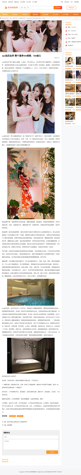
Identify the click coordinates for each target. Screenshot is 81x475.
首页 (10, 18)
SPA (25, 68)
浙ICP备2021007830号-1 (51, 471)
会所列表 (15, 18)
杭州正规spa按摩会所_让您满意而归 (17, 421)
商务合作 (60, 471)
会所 (8, 62)
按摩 (17, 136)
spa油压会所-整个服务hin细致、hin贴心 (36, 18)
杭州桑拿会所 (22, 18)
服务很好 (74, 41)
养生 (31, 62)
